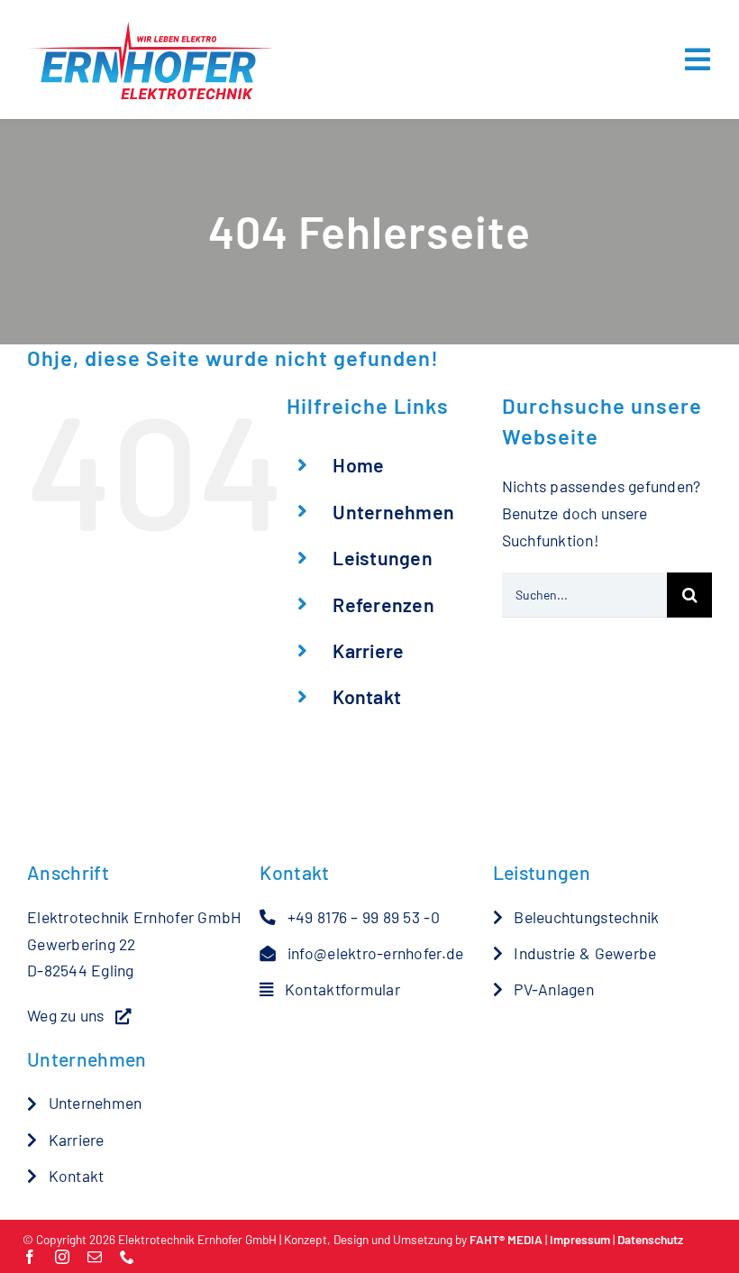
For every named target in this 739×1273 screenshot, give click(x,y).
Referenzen (383, 604)
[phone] (127, 1257)
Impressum (580, 1239)
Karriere (368, 650)
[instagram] (62, 1257)
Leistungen (383, 557)
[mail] (94, 1257)
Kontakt (367, 696)
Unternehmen (393, 511)
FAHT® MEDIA (506, 1239)
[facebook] (30, 1257)
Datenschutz (650, 1239)
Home (358, 464)
